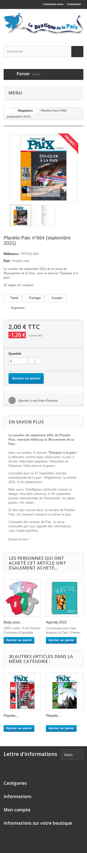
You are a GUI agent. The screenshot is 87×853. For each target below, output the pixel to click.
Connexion (74, 4)
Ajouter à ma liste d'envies (37, 400)
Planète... (11, 716)
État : (7, 261)
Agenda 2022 (56, 622)
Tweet (13, 298)
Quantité (14, 353)
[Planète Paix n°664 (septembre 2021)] (20, 215)
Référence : (12, 254)
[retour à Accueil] (8, 111)
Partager (34, 298)
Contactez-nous (53, 4)
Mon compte (17, 810)
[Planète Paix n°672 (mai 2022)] (22, 691)
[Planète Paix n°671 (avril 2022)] (64, 691)
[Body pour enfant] (22, 598)
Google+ (57, 298)
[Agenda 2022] (64, 598)
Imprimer (18, 308)
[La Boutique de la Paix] (43, 23)
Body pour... (13, 622)
